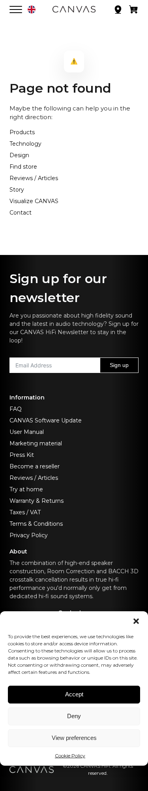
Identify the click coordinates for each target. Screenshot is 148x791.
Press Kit (21, 454)
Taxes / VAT (25, 512)
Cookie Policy (70, 756)
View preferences (74, 737)
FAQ (15, 409)
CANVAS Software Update (45, 420)
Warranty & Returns (36, 500)
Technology (25, 143)
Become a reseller (34, 466)
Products (22, 132)
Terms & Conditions (36, 523)
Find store (23, 166)
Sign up (119, 365)
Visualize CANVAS (33, 201)
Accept (74, 694)
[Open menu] (15, 9)
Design (19, 155)
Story (16, 189)
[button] (136, 621)
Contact (20, 212)
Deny (74, 716)
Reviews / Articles (33, 178)
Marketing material (35, 443)
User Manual (26, 431)
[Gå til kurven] (134, 11)
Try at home (26, 489)
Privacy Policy (28, 535)
